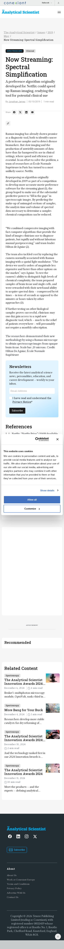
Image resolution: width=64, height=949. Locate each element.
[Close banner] (57, 439)
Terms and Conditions (18, 884)
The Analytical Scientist (19, 32)
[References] (8, 123)
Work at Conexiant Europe (21, 879)
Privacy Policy (14, 888)
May (6, 36)
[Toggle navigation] (59, 12)
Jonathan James (17, 101)
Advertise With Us (16, 893)
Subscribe (17, 410)
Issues (41, 32)
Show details (47, 490)
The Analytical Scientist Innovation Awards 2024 (23, 772)
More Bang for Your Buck (23, 710)
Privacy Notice (21, 401)
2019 (50, 32)
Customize (30, 508)
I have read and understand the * (31, 399)
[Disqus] (32, 571)
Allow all (32, 499)
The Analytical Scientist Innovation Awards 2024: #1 (23, 738)
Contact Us (12, 897)
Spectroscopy (14, 51)
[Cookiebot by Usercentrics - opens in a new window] (36, 439)
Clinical (30, 51)
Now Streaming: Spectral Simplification (28, 39)
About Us (11, 875)
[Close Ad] (58, 937)
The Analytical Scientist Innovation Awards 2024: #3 (23, 681)
